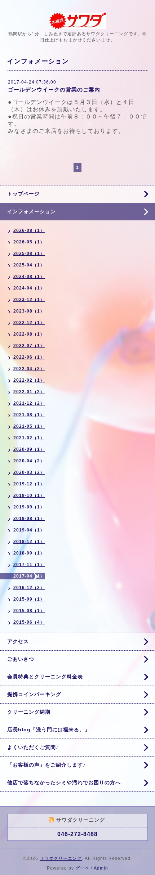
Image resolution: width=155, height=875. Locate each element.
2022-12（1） (29, 322)
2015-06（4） (29, 622)
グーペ (82, 868)
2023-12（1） (29, 299)
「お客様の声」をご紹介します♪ (46, 765)
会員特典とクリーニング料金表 (45, 676)
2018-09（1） (29, 553)
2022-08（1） (29, 334)
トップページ (23, 194)
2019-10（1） (29, 495)
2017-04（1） (29, 576)
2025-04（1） (29, 265)
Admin (101, 868)
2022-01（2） (29, 391)
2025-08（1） (29, 253)
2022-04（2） (29, 368)
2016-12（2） (29, 587)
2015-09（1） (29, 599)
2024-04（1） (29, 288)
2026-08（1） (29, 230)
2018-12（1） (29, 541)
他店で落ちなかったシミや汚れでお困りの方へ (64, 782)
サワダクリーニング (61, 858)
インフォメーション (31, 211)
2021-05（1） (29, 426)
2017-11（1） (29, 564)
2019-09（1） (29, 507)
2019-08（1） (29, 518)
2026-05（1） (29, 241)
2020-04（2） (29, 460)
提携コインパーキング (34, 694)
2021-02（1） (29, 437)
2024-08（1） (29, 276)
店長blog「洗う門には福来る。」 (48, 729)
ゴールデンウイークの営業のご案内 (54, 89)
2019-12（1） (29, 483)
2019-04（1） (29, 530)
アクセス (18, 641)
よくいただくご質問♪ (33, 747)
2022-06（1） (29, 357)
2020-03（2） (29, 472)
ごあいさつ (20, 659)
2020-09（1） (29, 449)
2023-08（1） (29, 311)
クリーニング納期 (28, 712)
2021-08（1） (29, 414)
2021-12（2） (29, 403)
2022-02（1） (29, 380)
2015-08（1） (29, 610)
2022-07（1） (29, 345)
